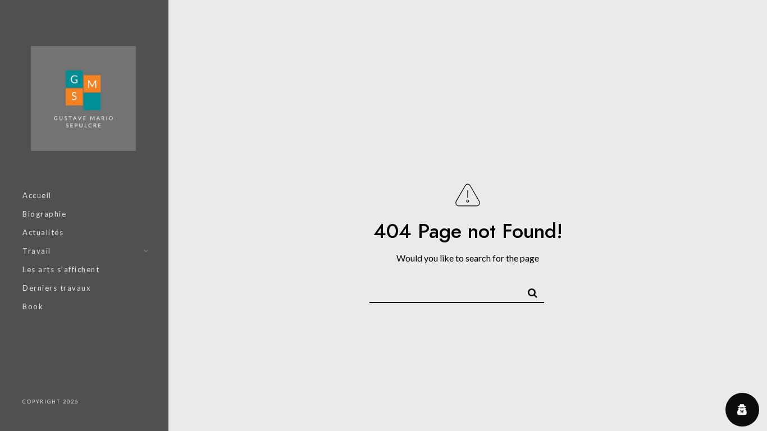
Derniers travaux (56, 287)
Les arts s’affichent (60, 269)
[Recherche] (528, 290)
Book (32, 306)
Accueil (37, 195)
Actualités (42, 232)
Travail (36, 250)
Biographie (44, 213)
